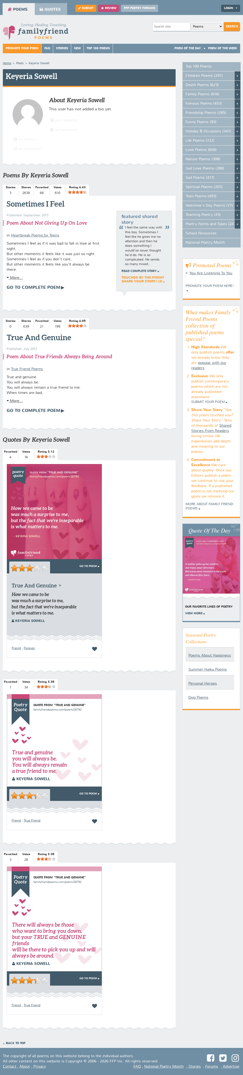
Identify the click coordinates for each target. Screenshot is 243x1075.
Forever (29, 648)
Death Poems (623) (202, 85)
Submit (87, 8)
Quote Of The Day (209, 530)
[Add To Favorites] (94, 649)
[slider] (77, 192)
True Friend (32, 820)
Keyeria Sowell (29, 621)
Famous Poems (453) (204, 104)
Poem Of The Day (187, 48)
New (77, 48)
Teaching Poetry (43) (203, 215)
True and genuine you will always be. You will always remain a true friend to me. (39, 761)
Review (110, 8)
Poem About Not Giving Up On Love (46, 223)
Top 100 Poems (98, 48)
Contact (9, 1067)
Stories (62, 48)
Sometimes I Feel (36, 203)
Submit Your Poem (208, 402)
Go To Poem (88, 566)
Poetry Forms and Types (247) (211, 224)
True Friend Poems (27, 369)
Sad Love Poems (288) (205, 168)
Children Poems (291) (204, 76)
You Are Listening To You (210, 273)
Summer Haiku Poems (207, 670)
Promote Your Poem (22, 48)
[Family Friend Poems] (35, 33)
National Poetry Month (205, 243)
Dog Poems (198, 698)
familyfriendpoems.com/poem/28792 (57, 709)
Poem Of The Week (222, 48)
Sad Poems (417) (200, 178)
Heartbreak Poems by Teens (35, 235)
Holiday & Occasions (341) (208, 131)
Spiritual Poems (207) (204, 187)
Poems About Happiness (209, 656)
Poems (20, 10)
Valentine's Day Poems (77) (209, 206)
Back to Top (15, 1043)
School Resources (201, 233)
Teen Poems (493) (201, 196)
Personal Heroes (202, 684)
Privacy (39, 1067)
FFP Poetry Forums (139, 8)
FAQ (47, 48)
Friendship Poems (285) (206, 113)
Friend (16, 648)
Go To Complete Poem (33, 288)
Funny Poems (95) (201, 122)
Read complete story (139, 271)
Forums (211, 1067)
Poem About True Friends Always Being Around (59, 356)
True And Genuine (39, 337)
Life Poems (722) (200, 141)
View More (193, 613)
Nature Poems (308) (203, 159)
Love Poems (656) (201, 150)
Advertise (231, 1067)
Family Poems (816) (202, 94)
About (24, 1067)
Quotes (53, 10)
